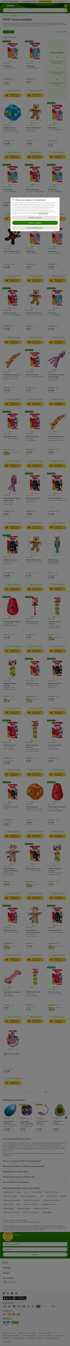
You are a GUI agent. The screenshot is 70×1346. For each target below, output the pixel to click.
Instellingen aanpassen (35, 218)
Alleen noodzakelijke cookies (35, 228)
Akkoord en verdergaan (35, 223)
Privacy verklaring (43, 213)
